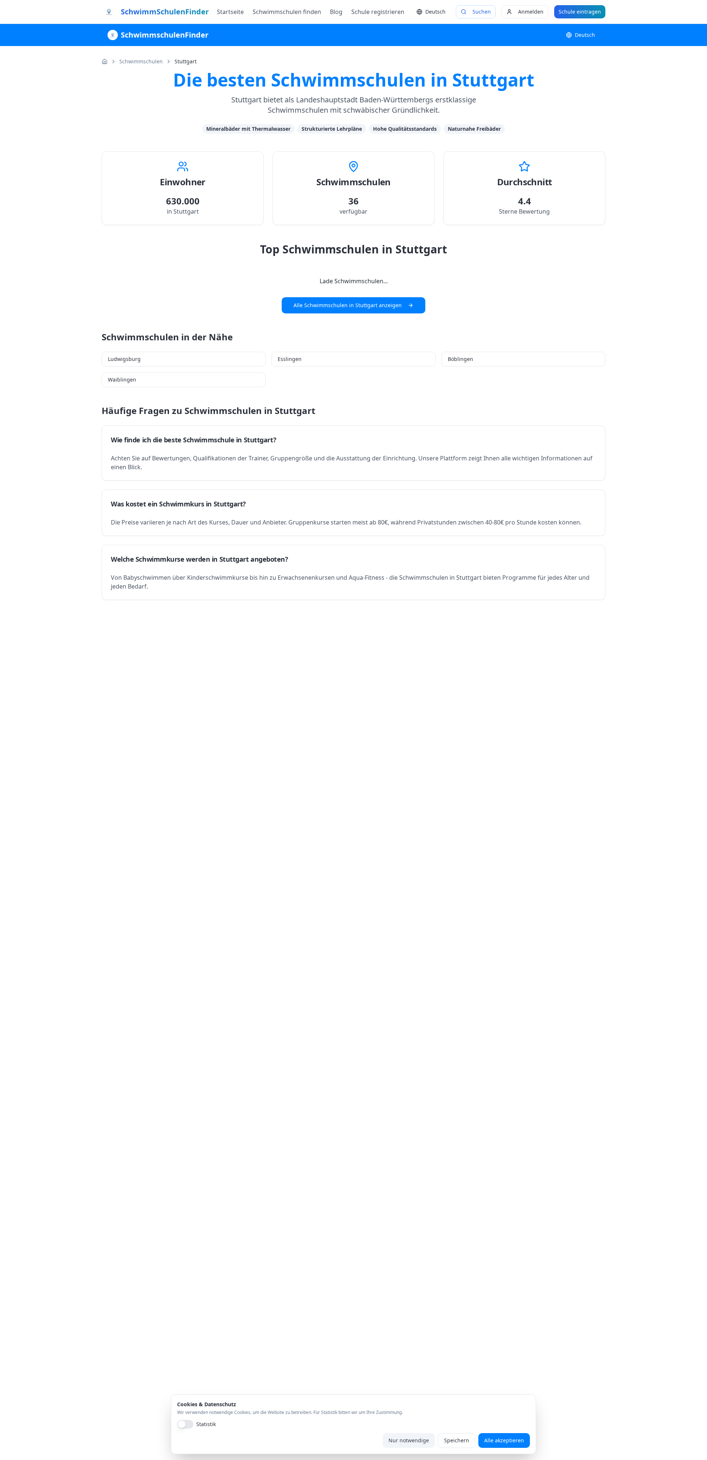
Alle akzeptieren (504, 1440)
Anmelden (531, 11)
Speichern (456, 1440)
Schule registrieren (377, 12)
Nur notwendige (408, 1440)
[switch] (185, 1424)
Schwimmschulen (141, 61)
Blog (336, 12)
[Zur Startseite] (105, 61)
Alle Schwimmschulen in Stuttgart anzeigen (347, 305)
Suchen (481, 11)
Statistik (206, 1424)
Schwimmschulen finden (287, 12)
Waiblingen (122, 379)
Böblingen (460, 358)
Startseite (230, 12)
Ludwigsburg (124, 358)
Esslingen (290, 358)
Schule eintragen (580, 11)
